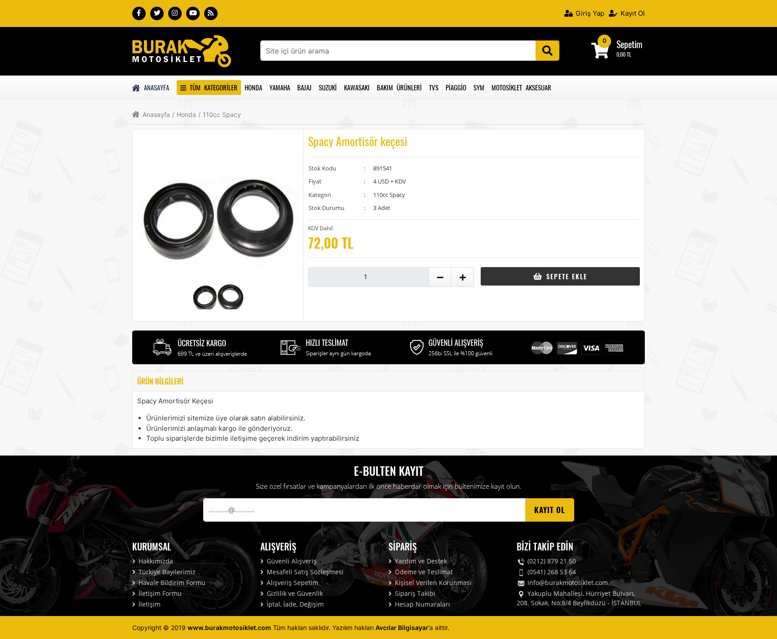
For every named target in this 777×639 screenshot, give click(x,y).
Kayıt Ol (632, 13)
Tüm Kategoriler (211, 87)
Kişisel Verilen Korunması (432, 582)
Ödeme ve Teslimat (423, 572)
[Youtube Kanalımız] (193, 13)
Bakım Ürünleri (399, 87)
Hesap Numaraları (421, 604)
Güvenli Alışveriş (291, 561)
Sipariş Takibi (414, 593)
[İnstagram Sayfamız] (175, 13)
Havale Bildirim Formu (171, 582)
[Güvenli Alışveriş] (451, 346)
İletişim (149, 604)
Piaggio (456, 87)
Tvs (433, 87)
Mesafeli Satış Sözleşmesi (304, 572)
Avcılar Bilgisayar (402, 627)
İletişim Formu (159, 593)
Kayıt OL (549, 509)
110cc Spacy (219, 114)
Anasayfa (155, 87)
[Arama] (547, 50)
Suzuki (328, 87)
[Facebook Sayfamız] (139, 13)
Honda (253, 87)
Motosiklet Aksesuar (521, 87)
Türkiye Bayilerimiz (166, 572)
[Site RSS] (211, 13)
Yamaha (279, 87)
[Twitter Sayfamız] (157, 13)
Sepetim (629, 44)
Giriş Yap (589, 13)
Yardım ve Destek (420, 561)
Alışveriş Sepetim (291, 582)
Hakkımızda (155, 561)
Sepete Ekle (565, 276)
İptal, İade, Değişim (294, 604)
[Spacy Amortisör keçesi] (181, 50)
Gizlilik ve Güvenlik (294, 593)
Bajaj (304, 87)
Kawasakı (357, 87)
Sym (478, 87)
